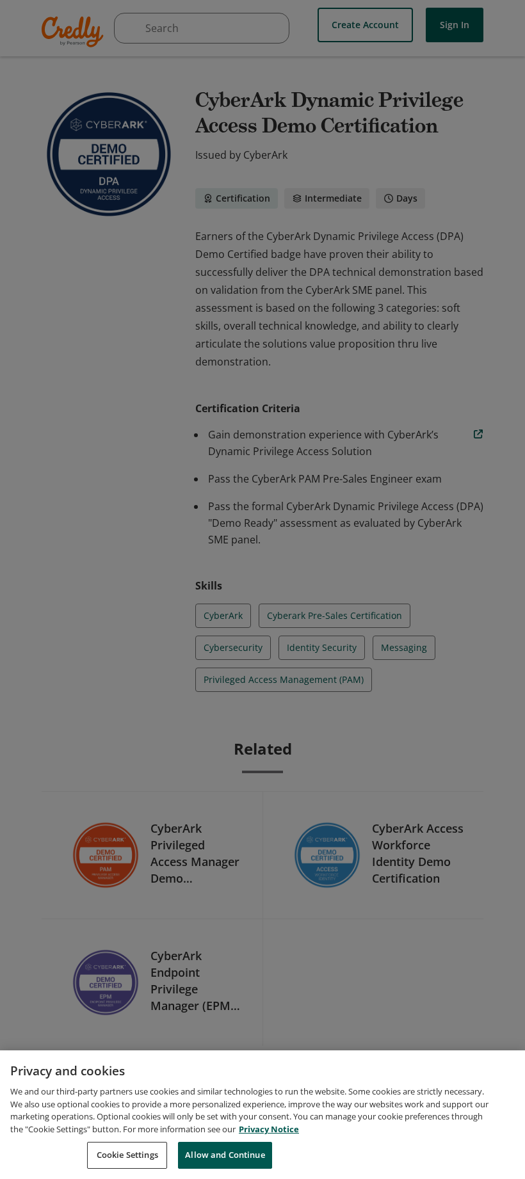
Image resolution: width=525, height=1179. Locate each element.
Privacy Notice (269, 1129)
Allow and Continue (224, 1154)
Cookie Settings (127, 1154)
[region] (262, 1114)
